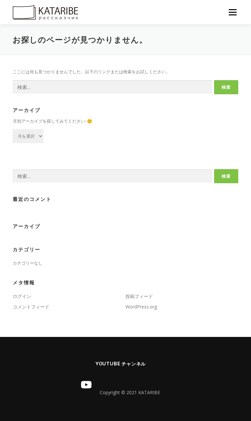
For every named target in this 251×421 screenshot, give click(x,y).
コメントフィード (31, 307)
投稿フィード (139, 296)
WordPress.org (141, 307)
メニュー (232, 12)
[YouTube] (86, 385)
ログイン (22, 296)
